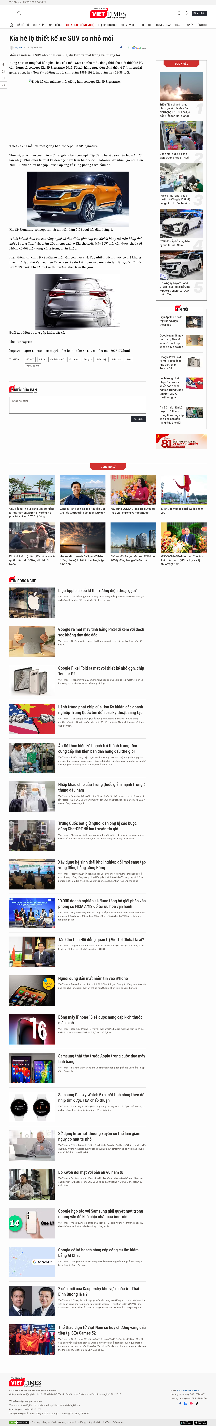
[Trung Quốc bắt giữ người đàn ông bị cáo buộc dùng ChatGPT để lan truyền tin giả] (32, 835)
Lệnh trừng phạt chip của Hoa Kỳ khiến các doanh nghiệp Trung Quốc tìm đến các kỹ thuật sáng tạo (171, 388)
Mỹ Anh (18, 47)
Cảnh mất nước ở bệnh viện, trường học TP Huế (174, 155)
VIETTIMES (108, 13)
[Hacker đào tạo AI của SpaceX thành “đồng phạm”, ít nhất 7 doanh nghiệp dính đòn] (82, 537)
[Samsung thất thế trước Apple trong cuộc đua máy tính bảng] (32, 1068)
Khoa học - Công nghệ (79, 25)
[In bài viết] (127, 48)
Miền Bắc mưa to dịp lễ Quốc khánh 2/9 (182, 510)
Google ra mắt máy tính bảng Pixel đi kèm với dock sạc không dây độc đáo (171, 341)
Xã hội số (23, 25)
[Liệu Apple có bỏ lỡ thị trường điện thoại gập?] (194, 322)
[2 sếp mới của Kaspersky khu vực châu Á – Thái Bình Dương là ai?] (32, 1301)
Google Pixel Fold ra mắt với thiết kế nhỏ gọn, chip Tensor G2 (170, 362)
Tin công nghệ (23, 580)
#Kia (129, 359)
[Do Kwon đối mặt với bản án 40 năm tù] (32, 1184)
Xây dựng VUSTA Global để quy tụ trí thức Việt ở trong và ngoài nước (133, 510)
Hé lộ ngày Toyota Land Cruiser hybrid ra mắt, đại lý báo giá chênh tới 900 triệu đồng (175, 288)
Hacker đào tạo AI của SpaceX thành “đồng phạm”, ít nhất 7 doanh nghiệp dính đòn (82, 560)
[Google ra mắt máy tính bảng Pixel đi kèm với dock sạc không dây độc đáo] (194, 340)
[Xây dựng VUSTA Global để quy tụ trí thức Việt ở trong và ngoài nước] (133, 490)
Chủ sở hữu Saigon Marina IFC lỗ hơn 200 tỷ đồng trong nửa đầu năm (133, 558)
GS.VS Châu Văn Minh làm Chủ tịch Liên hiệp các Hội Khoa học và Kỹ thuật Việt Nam (182, 560)
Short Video (128, 25)
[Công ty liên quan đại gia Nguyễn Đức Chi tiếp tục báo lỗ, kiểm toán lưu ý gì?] (82, 490)
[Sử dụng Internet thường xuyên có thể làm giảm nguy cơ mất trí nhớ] (32, 1145)
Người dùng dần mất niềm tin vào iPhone (93, 978)
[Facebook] (121, 47)
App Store (186, 1423)
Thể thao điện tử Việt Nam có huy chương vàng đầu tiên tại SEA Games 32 (102, 1330)
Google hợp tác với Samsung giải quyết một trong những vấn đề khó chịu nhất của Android (100, 1213)
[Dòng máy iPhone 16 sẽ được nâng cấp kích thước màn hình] (32, 1029)
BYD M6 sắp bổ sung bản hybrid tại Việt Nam (175, 243)
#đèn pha (116, 359)
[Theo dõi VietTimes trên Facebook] (180, 1403)
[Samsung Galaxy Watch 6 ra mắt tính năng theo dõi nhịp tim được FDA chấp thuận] (32, 1107)
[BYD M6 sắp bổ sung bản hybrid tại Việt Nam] (181, 223)
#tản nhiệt (102, 359)
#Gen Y (30, 359)
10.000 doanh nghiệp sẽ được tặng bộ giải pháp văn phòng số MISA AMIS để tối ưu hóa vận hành (102, 903)
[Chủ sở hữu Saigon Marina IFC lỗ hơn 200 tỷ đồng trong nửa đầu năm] (133, 537)
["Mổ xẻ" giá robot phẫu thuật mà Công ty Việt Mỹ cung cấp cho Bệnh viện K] (181, 177)
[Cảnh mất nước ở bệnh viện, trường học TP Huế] (181, 135)
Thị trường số (107, 25)
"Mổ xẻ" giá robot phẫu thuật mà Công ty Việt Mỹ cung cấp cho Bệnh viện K (175, 199)
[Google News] (139, 47)
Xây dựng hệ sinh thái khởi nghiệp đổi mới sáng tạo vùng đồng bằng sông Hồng (102, 864)
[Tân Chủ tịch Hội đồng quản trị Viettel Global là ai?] (32, 952)
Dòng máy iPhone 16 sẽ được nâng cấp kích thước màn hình (100, 1019)
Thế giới (145, 25)
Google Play (200, 1423)
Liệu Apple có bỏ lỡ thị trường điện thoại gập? (171, 321)
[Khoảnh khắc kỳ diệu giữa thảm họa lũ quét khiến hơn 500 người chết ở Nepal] (32, 537)
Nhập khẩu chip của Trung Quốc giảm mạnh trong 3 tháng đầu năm (101, 787)
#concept (73, 359)
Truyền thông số (195, 25)
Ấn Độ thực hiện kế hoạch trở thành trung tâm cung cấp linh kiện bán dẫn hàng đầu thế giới (172, 415)
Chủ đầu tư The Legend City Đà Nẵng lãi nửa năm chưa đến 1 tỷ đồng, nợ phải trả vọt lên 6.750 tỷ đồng (32, 512)
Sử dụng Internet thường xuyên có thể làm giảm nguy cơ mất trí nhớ (99, 1136)
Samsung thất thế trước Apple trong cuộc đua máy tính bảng (101, 1058)
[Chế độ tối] (186, 13)
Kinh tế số (55, 25)
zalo (185, 1403)
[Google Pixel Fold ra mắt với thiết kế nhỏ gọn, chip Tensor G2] (194, 362)
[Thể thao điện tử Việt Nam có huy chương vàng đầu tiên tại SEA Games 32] (32, 1339)
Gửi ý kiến (138, 419)
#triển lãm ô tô (57, 359)
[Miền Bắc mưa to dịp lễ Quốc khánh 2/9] (184, 490)
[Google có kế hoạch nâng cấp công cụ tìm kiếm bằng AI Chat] (32, 1262)
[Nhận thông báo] (179, 13)
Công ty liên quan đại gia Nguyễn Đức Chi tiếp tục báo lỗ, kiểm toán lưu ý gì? (82, 510)
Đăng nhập (199, 13)
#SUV (42, 359)
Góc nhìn (39, 25)
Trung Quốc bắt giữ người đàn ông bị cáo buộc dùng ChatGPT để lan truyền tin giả (97, 825)
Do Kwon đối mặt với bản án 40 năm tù (90, 1172)
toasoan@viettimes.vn (188, 1390)
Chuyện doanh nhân (167, 25)
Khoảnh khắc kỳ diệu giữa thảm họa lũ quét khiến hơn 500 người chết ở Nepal (32, 560)
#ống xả (88, 359)
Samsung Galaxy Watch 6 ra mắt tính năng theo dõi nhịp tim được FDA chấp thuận (101, 1097)
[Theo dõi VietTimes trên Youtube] (191, 1403)
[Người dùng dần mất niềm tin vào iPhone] (32, 990)
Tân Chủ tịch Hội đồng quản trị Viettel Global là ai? (101, 939)
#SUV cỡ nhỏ (32, 365)
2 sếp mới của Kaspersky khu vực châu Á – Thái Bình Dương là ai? (98, 1291)
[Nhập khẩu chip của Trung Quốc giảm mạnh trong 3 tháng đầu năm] (32, 796)
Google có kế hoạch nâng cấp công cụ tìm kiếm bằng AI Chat (98, 1252)
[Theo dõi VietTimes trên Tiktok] (196, 1403)
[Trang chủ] (11, 25)
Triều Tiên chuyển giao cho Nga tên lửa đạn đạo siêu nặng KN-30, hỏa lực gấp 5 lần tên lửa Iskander (175, 110)
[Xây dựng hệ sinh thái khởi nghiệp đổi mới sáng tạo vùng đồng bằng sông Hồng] (32, 874)
